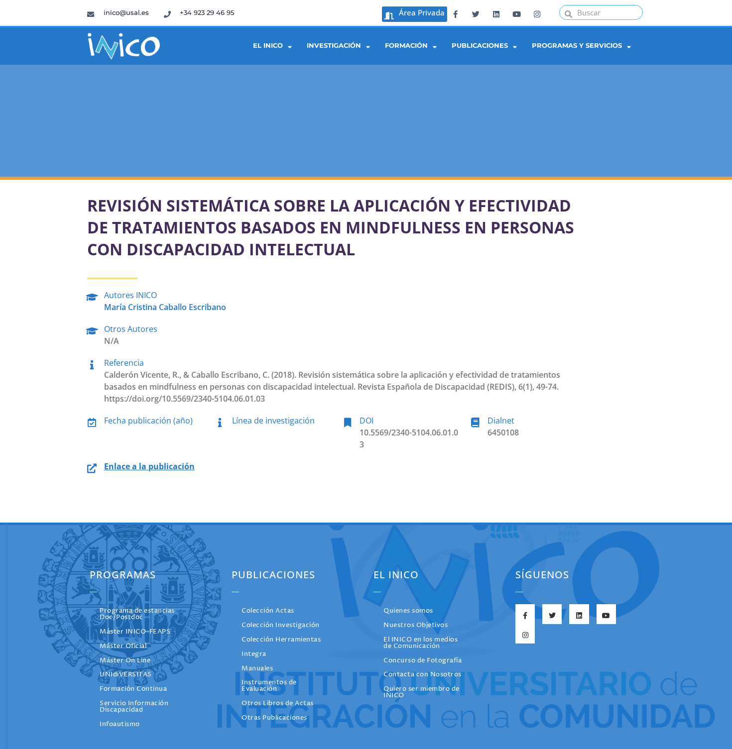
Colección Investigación (281, 625)
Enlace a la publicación (149, 466)
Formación (406, 45)
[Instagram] (536, 12)
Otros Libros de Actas (278, 703)
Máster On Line (125, 660)
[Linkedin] (495, 12)
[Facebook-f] (455, 12)
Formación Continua (133, 689)
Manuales (257, 668)
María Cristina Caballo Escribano (165, 307)
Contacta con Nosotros (422, 674)
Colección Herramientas (281, 640)
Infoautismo (120, 724)
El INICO (268, 45)
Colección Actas (268, 611)
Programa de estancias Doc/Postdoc (137, 614)
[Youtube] (516, 12)
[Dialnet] (475, 421)
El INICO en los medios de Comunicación (420, 643)
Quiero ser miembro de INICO (421, 692)
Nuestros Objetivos (415, 625)
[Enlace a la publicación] (92, 466)
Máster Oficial (123, 646)
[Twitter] (475, 12)
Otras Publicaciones (274, 718)
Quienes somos (408, 611)
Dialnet (501, 420)
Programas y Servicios (577, 45)
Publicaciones (480, 45)
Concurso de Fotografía (422, 660)
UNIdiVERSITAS (126, 674)
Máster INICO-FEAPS (135, 632)
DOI (366, 420)
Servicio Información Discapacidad (134, 706)
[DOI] (347, 421)
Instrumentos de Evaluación (269, 685)
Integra (254, 654)
